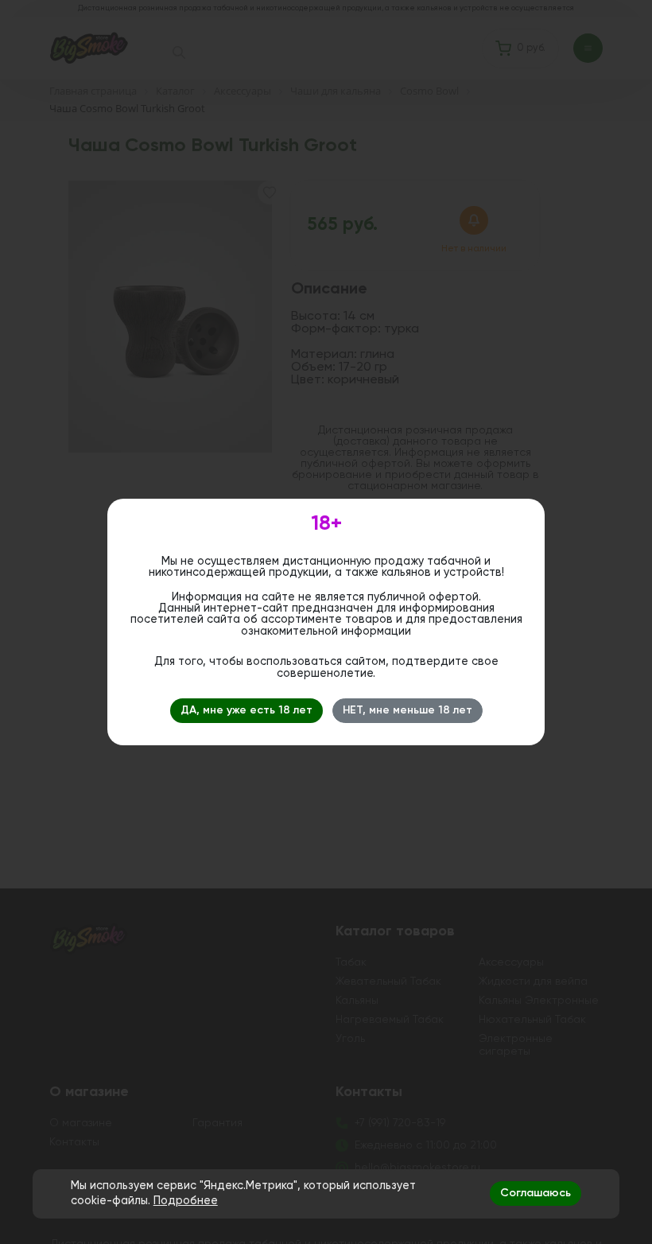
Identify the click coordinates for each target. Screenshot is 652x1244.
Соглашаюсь (535, 1193)
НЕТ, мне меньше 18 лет (407, 710)
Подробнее (185, 1201)
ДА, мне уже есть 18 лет (246, 710)
